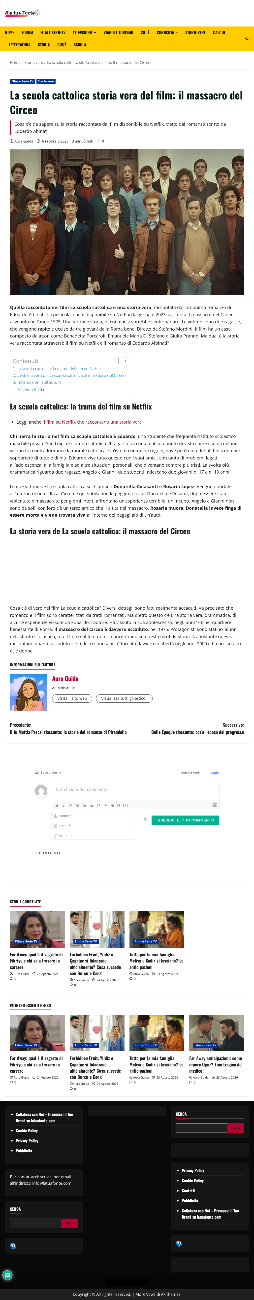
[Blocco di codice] (105, 805)
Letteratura (20, 45)
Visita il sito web (72, 698)
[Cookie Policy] (144, 1282)
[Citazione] (98, 805)
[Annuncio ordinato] (84, 805)
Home (9, 32)
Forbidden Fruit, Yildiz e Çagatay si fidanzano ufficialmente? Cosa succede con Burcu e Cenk (95, 963)
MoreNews (145, 1294)
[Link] (112, 805)
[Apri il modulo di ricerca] (247, 38)
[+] (125, 805)
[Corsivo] (63, 805)
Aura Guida (23, 141)
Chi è (145, 32)
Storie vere (195, 32)
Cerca (15, 1209)
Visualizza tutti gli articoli (124, 698)
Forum (27, 32)
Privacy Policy (27, 1141)
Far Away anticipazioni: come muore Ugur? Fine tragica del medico (216, 1064)
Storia (44, 45)
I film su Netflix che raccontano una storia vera (93, 422)
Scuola (80, 45)
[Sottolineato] (70, 805)
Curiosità (165, 32)
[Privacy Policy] (110, 1282)
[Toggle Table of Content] (120, 361)
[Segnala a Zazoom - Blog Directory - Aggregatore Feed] (13, 1246)
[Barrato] (77, 805)
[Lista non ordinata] (91, 805)
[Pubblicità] (127, 1282)
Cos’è (61, 45)
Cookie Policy (27, 1130)
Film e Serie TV (52, 32)
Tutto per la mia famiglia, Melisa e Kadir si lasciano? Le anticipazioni (156, 960)
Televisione (83, 32)
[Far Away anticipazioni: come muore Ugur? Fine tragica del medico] (216, 1033)
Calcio (219, 32)
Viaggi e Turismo (118, 32)
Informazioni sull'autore (39, 382)
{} (119, 805)
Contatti (188, 1191)
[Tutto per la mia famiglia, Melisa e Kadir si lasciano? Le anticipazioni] (156, 929)
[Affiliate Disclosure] (135, 1282)
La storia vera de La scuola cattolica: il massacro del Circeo (71, 375)
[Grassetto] (56, 805)
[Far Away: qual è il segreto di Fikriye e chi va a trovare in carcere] (37, 929)
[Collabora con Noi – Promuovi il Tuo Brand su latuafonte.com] (118, 1282)
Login (214, 772)
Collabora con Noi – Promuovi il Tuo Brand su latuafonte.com (44, 1117)
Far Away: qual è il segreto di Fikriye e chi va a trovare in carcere (36, 960)
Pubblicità (24, 1151)
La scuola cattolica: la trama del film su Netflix (59, 368)
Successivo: (197, 728)
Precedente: (68, 728)
